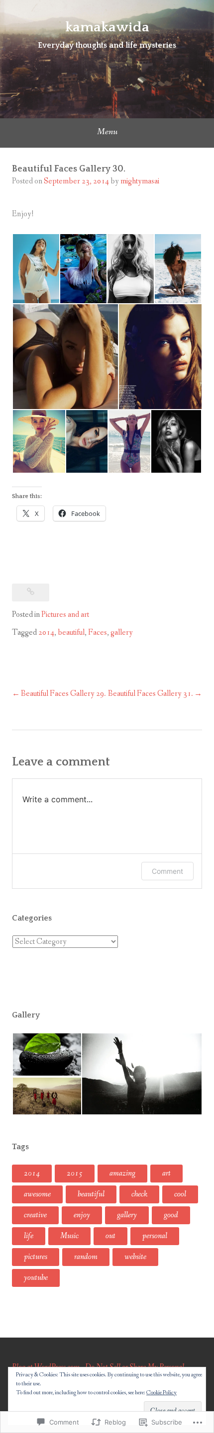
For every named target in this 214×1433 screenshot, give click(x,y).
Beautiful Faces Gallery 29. (63, 693)
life (28, 1236)
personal (154, 1236)
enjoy (82, 1215)
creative (35, 1215)
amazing (122, 1173)
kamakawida (107, 27)
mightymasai (139, 181)
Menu (107, 132)
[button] (35, 268)
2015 (75, 1173)
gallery (121, 632)
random (86, 1257)
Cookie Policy (161, 1393)
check (139, 1194)
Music (69, 1236)
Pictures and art (65, 614)
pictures (35, 1257)
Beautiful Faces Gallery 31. (150, 693)
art (166, 1173)
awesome (37, 1194)
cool (180, 1194)
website (135, 1257)
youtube (36, 1277)
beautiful (71, 632)
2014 (46, 632)
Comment (167, 871)
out (110, 1236)
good (171, 1215)
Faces (97, 632)
